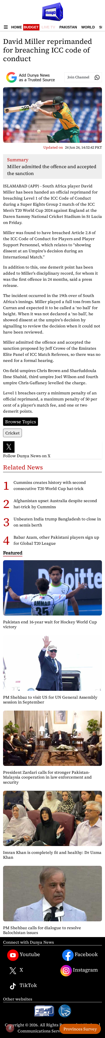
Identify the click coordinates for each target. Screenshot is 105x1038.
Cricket (12, 433)
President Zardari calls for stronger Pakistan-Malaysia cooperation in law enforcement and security (47, 777)
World (88, 27)
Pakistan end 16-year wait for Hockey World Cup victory (50, 624)
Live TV (48, 27)
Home (16, 27)
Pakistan (68, 27)
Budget (31, 27)
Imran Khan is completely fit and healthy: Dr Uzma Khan (52, 855)
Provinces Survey (80, 1029)
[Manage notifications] (10, 1028)
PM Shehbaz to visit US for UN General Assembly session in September (50, 699)
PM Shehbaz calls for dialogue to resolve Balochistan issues (42, 930)
